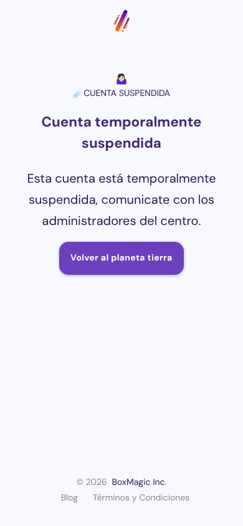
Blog (69, 498)
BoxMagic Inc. (139, 482)
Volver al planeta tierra (121, 258)
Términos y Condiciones (141, 498)
